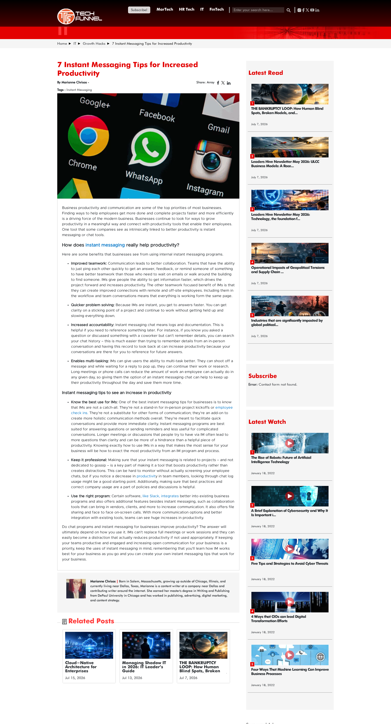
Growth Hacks (94, 43)
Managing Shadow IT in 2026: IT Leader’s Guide (144, 667)
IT (202, 10)
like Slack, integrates (161, 496)
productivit (146, 476)
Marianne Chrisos (103, 581)
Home (62, 43)
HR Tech (186, 10)
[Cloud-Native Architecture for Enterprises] (89, 645)
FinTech (217, 10)
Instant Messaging (79, 89)
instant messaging (105, 245)
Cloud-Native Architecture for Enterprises (81, 667)
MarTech (165, 10)
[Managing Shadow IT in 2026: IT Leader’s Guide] (146, 645)
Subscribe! (139, 10)
